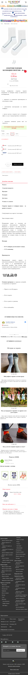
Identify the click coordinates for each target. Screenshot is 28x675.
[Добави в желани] (25, 138)
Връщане (4, 191)
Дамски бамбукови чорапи (7, 552)
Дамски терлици (5, 558)
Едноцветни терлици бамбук (20, 589)
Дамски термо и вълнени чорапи (7, 555)
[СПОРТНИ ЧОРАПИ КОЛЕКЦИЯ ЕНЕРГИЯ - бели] (14, 57)
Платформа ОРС (13, 624)
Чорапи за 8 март (20, 539)
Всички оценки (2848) (14, 485)
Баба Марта (5, 605)
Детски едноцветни (20, 607)
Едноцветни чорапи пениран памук (19, 579)
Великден (19, 537)
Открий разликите (20, 552)
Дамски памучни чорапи (7, 540)
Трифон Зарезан (6, 603)
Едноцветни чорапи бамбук (19, 582)
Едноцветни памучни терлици (20, 585)
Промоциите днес (4, 624)
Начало (2, 23)
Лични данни (12, 621)
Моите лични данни (14, 669)
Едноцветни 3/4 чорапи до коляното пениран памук (21, 595)
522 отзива (24, 336)
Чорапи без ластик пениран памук (19, 592)
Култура (3, 595)
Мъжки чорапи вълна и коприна (6, 571)
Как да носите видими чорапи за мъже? (14, 446)
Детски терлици (19, 571)
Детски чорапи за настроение (19, 563)
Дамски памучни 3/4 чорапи (6, 543)
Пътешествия (4, 588)
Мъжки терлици (5, 576)
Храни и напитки (5, 586)
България (18, 558)
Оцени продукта (5, 175)
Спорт (3, 597)
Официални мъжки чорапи (7, 580)
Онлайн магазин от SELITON (14, 673)
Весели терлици (5, 593)
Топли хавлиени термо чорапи (20, 604)
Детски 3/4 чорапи (20, 569)
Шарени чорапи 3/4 (20, 556)
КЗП (10, 626)
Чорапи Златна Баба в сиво (15, 492)
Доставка (4, 198)
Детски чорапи (18, 560)
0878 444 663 (9, 635)
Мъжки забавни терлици (8, 578)
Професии (4, 590)
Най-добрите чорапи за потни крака (14, 376)
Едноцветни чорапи (19, 576)
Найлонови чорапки (6, 562)
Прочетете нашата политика (14, 666)
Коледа (18, 541)
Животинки (4, 584)
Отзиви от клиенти (7, 201)
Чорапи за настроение (5, 582)
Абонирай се (6, 500)
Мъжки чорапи (6, 23)
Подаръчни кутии (18, 573)
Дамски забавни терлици (8, 560)
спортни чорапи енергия (7, 171)
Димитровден (19, 547)
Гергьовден (19, 545)
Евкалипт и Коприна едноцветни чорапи (20, 601)
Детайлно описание (7, 181)
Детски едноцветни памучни (19, 567)
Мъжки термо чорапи (6, 574)
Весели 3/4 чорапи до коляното (7, 546)
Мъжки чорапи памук (14, 23)
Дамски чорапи (4, 538)
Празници (4, 599)
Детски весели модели (20, 554)
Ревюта (4, 184)
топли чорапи (17, 171)
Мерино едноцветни (20, 598)
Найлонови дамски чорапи (21, 609)
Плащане (4, 194)
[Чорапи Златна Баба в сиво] (5, 495)
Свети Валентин (6, 601)
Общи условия (13, 619)
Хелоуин (18, 543)
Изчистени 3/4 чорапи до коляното (7, 550)
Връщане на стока (5, 621)
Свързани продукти (7, 188)
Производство (4, 626)
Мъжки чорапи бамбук (6, 568)
